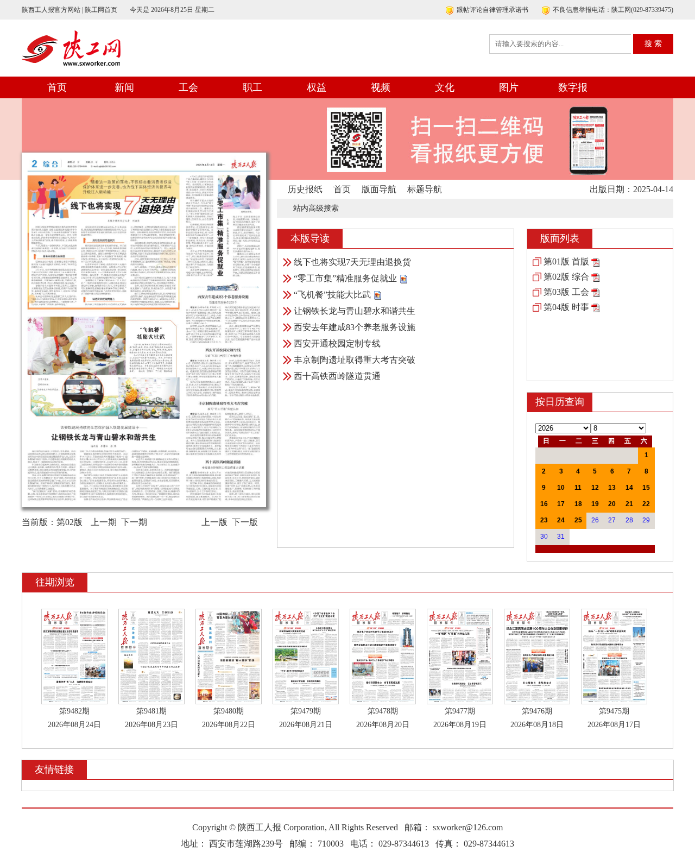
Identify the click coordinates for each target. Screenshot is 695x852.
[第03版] (595, 291)
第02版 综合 (566, 276)
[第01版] (595, 261)
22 (646, 504)
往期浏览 (54, 582)
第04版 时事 (566, 307)
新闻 (124, 87)
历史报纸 (305, 189)
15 (646, 487)
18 (578, 504)
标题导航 (424, 189)
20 (612, 504)
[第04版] (595, 307)
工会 (188, 87)
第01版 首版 (566, 261)
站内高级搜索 (316, 208)
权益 (316, 87)
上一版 (214, 522)
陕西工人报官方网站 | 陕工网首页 (69, 10)
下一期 (134, 522)
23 (544, 520)
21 (629, 504)
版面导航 (379, 189)
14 (629, 487)
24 (561, 520)
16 (544, 504)
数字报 (572, 87)
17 (561, 504)
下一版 (245, 522)
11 (578, 487)
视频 (380, 87)
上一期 (104, 522)
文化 (444, 87)
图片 (509, 87)
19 (595, 504)
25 (578, 520)
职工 (252, 87)
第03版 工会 (566, 291)
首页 (57, 87)
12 (595, 487)
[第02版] (595, 276)
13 (612, 487)
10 (561, 487)
